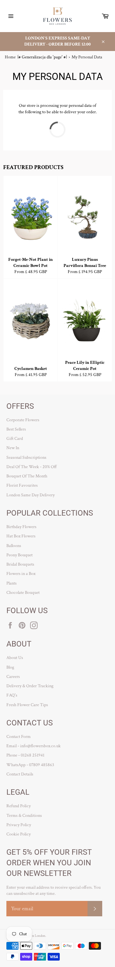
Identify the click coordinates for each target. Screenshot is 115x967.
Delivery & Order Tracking (29, 686)
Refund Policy (18, 806)
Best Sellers (16, 429)
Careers (13, 677)
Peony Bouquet (19, 555)
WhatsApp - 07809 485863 (30, 765)
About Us (14, 658)
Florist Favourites (22, 485)
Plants (11, 583)
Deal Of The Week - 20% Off (31, 467)
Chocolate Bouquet (23, 592)
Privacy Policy (18, 825)
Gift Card (14, 438)
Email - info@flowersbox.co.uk (33, 746)
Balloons (13, 546)
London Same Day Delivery (30, 495)
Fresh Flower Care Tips (27, 705)
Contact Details (19, 774)
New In (12, 448)
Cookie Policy (18, 834)
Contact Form (18, 737)
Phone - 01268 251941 (25, 755)
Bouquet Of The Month (26, 476)
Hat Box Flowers (20, 536)
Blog (10, 667)
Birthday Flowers (21, 527)
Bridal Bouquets (20, 564)
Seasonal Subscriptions (26, 457)
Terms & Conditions (24, 815)
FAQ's (11, 695)
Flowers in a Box (20, 574)
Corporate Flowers (22, 420)
